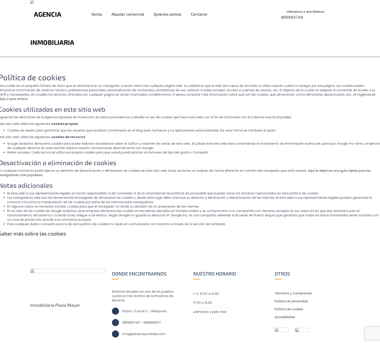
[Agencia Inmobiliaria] (57, 28)
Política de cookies (289, 309)
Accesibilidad (285, 317)
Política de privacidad (291, 301)
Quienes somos (167, 14)
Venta (96, 14)
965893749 (292, 17)
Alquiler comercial (127, 14)
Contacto (199, 14)
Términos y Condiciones (293, 293)
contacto (218, 224)
